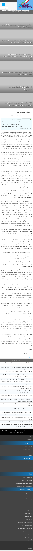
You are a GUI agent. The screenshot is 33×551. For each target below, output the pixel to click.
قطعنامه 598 (29, 519)
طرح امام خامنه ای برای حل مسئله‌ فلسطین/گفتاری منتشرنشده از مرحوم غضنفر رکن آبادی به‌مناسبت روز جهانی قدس (17, 56)
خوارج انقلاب (29, 510)
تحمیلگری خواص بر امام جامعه (25, 522)
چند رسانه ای (28, 458)
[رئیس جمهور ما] (25, 5)
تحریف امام (29, 504)
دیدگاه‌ (30, 474)
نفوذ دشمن (29, 501)
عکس (31, 464)
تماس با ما (12, 432)
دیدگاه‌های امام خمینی (27, 477)
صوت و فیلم (29, 461)
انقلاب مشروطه (28, 516)
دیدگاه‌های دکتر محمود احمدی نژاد (24, 486)
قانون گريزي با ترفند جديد (24, 112)
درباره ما (17, 432)
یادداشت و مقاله (28, 446)
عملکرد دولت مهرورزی (27, 525)
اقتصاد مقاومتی (28, 496)
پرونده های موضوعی (25, 489)
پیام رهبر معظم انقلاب (27, 531)
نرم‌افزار (30, 470)
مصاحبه (30, 452)
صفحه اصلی (29, 436)
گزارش (30, 455)
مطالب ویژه (29, 439)
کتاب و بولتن (29, 467)
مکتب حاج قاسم (28, 540)
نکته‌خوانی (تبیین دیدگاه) (27, 449)
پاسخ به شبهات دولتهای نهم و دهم (24, 528)
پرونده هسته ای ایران (27, 498)
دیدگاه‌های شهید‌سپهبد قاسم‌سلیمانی (24, 483)
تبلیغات (21, 432)
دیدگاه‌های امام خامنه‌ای (27, 480)
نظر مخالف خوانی (28, 513)
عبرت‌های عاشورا (28, 537)
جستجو (30, 542)
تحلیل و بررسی (27, 442)
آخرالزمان (30, 534)
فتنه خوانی (30, 507)
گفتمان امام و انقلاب (27, 493)
